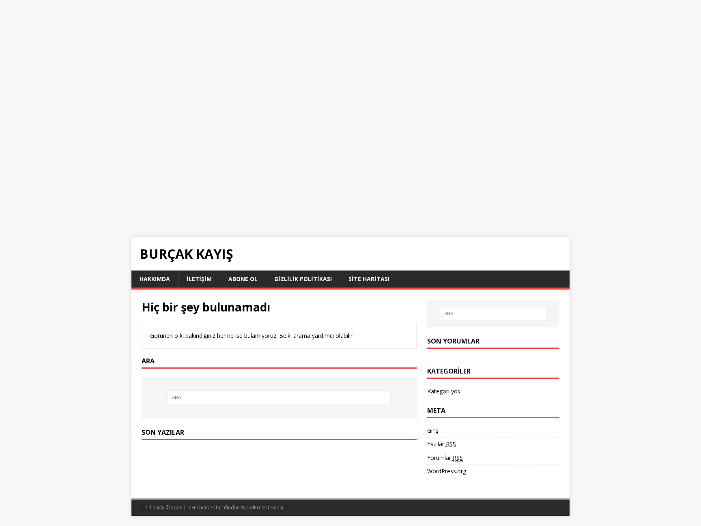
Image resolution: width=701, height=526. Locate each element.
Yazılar (441, 444)
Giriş (433, 430)
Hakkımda (155, 279)
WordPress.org (446, 471)
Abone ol (243, 279)
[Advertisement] (243, 57)
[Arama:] (279, 397)
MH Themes (201, 507)
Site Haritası (368, 279)
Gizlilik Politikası (303, 279)
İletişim (199, 279)
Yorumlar (445, 458)
